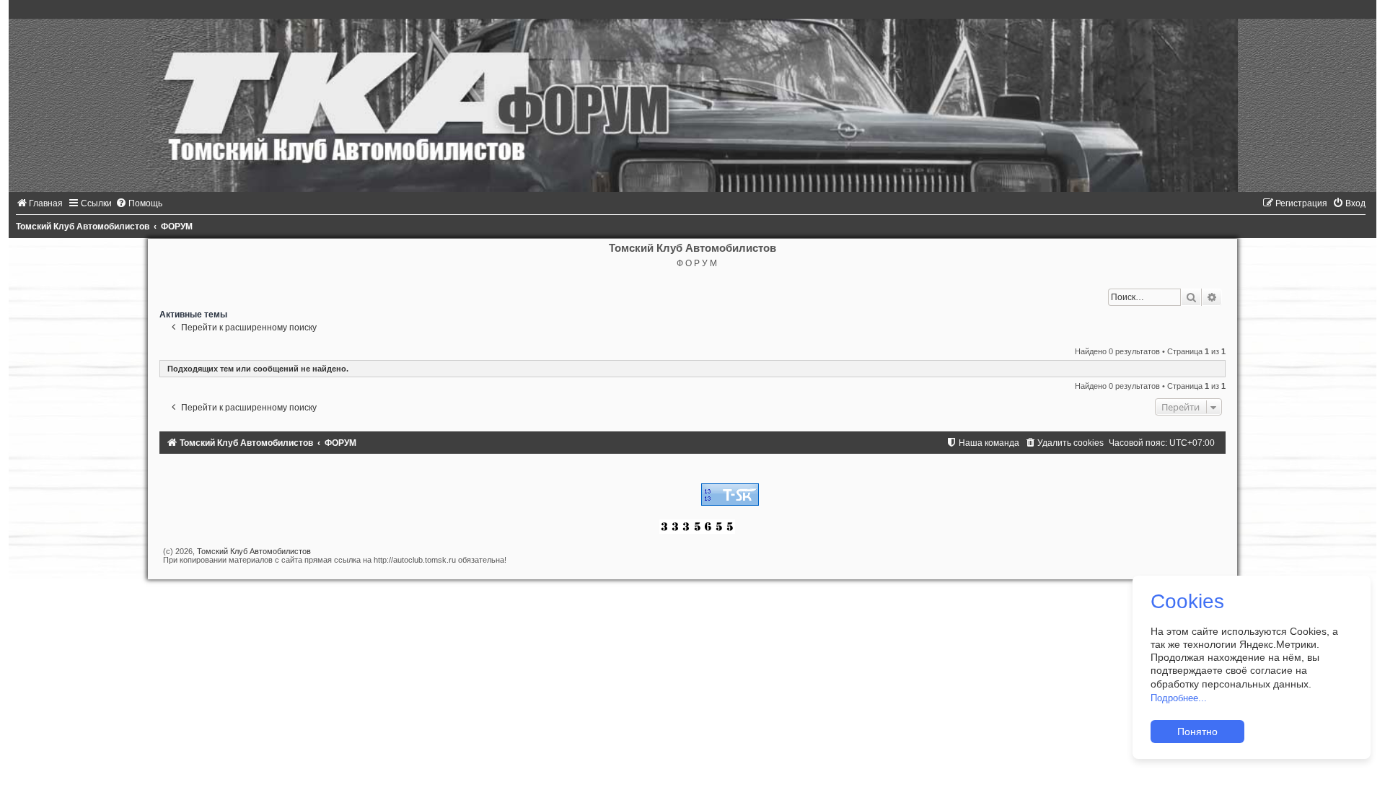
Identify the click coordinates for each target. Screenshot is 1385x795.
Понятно (1197, 731)
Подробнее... (1179, 698)
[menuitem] (39, 203)
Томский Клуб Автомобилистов (254, 551)
